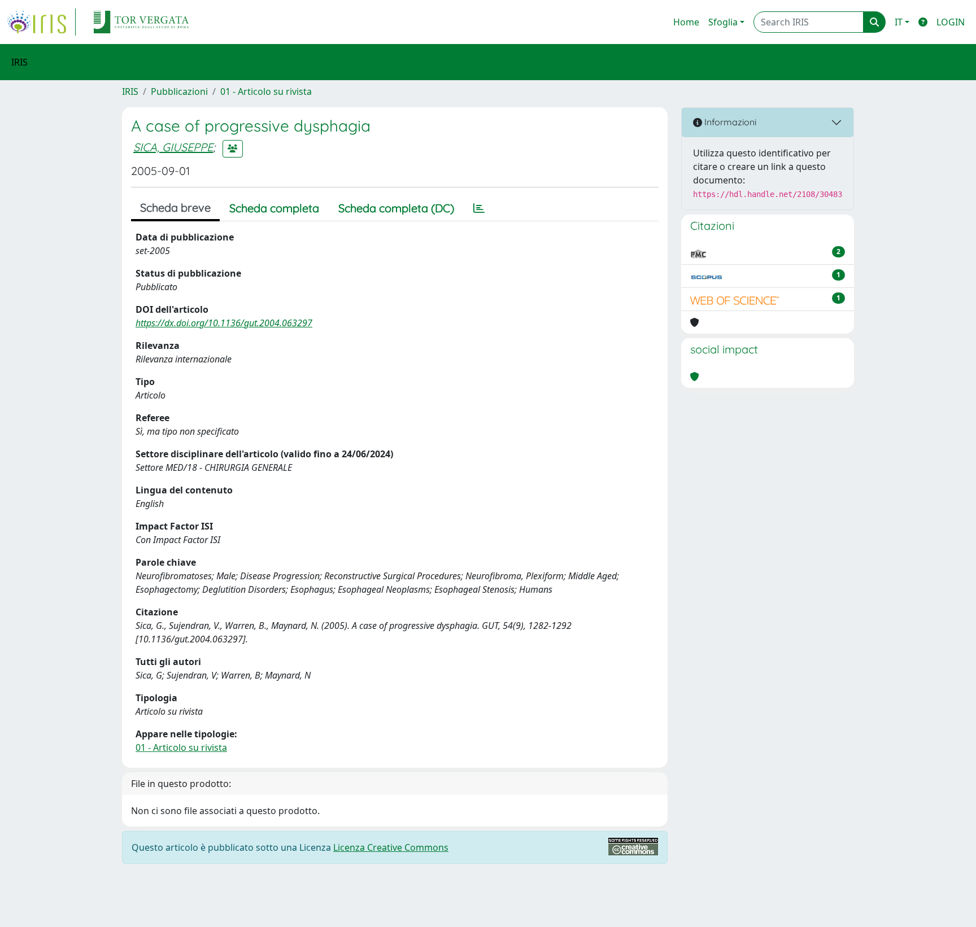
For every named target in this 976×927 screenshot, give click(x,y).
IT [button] (899, 22)
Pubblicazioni (179, 91)
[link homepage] (41, 22)
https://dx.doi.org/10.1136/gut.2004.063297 (224, 323)
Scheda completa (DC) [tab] (396, 208)
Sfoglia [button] (723, 22)
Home (686, 22)
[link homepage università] (141, 22)
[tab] (479, 208)
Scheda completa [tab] (274, 208)
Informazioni (729, 122)
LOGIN (950, 22)
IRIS (130, 91)
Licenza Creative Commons (390, 847)
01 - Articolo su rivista (266, 91)
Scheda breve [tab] (175, 207)
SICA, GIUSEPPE (173, 147)
